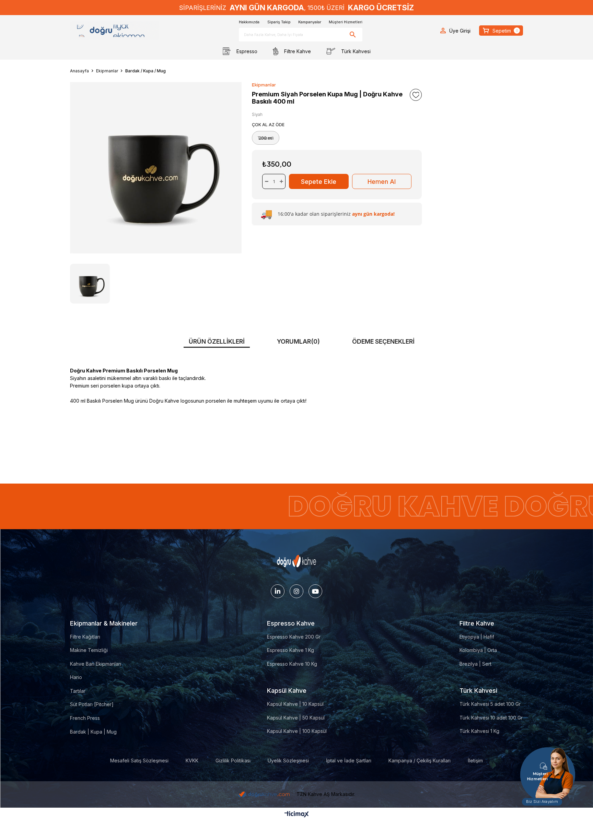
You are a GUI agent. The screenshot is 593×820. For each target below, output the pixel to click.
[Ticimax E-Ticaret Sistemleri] (296, 814)
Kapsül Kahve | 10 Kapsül (295, 704)
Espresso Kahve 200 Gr (294, 637)
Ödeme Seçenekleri (383, 341)
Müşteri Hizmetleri (345, 22)
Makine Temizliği (89, 650)
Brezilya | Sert (475, 664)
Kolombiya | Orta (478, 650)
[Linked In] (277, 591)
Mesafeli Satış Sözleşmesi (139, 760)
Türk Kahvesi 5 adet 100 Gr (490, 704)
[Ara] (353, 34)
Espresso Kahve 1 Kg (290, 650)
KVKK (192, 760)
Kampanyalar (309, 22)
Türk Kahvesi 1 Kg (479, 731)
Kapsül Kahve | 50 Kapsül (296, 718)
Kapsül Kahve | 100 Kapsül (297, 731)
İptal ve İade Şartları (348, 760)
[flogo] (296, 561)
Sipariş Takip (279, 22)
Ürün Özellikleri (217, 341)
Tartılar (77, 691)
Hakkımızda (249, 22)
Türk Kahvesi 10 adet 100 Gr (491, 718)
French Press (85, 718)
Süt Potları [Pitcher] (92, 704)
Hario (76, 677)
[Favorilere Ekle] (416, 95)
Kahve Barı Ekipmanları (95, 664)
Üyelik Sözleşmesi (288, 760)
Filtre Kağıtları (85, 637)
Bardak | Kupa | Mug (93, 732)
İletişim (475, 760)
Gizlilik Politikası (233, 760)
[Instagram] (296, 591)
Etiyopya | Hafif (477, 637)
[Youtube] (315, 591)
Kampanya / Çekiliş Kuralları (419, 760)
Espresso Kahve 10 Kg (292, 664)
